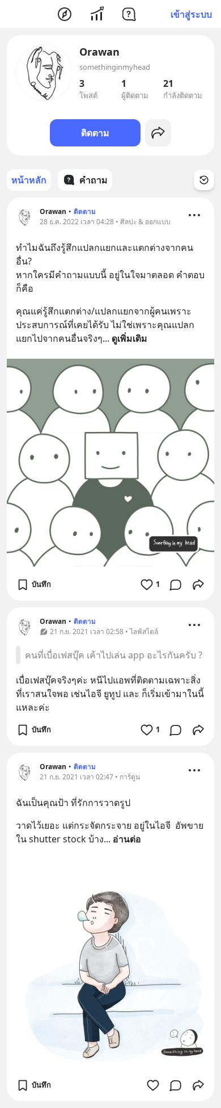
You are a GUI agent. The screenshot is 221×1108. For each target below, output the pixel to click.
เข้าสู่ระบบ (191, 14)
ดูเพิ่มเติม (129, 338)
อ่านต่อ (127, 839)
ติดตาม (95, 133)
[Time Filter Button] (204, 180)
